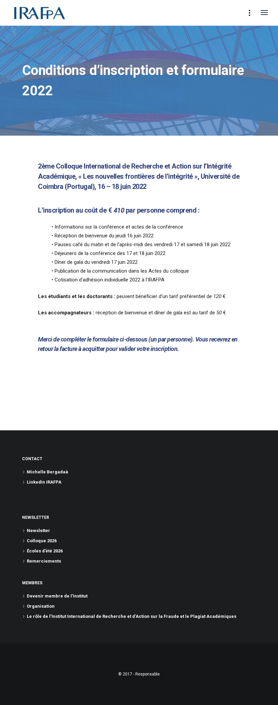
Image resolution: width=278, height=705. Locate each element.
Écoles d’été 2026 (45, 550)
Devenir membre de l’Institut (57, 596)
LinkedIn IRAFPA (44, 482)
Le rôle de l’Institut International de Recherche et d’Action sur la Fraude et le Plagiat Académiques (131, 616)
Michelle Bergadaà (47, 471)
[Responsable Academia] (39, 12)
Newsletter (38, 530)
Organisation (41, 606)
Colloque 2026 (42, 540)
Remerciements (44, 561)
